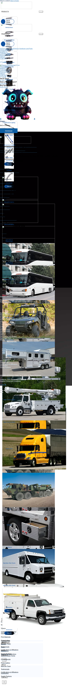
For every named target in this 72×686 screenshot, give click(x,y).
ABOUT (3, 664)
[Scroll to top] (1, 388)
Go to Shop (4, 87)
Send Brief (3, 83)
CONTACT (4, 677)
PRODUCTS (5, 11)
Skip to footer (14, 1)
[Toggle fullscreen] (2, 390)
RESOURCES (5, 642)
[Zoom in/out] (1, 390)
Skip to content (5, 1)
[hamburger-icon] (41, 11)
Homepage (8, 131)
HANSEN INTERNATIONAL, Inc (11, 276)
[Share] (4, 390)
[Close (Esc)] (6, 390)
